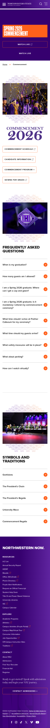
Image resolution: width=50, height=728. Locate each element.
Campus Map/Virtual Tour (12, 630)
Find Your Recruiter (10, 664)
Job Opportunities (10, 638)
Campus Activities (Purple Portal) (15, 626)
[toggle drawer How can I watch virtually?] (25, 368)
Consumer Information (11, 634)
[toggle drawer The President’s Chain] (25, 486)
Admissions (7, 660)
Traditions (6, 645)
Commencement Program (19, 169)
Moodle (5, 573)
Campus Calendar (10, 607)
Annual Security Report (12, 565)
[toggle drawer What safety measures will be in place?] (25, 345)
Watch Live (24, 44)
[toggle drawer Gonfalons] (25, 475)
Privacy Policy (31, 716)
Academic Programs (10, 619)
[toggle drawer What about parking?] (25, 357)
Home (5, 64)
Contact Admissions (24, 691)
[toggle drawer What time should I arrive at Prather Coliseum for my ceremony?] (25, 320)
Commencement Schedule (19, 149)
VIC (4, 604)
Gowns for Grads (14, 180)
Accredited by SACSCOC (20, 713)
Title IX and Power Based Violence (16, 596)
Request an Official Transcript (14, 588)
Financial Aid (8, 668)
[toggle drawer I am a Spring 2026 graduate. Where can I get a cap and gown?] (25, 289)
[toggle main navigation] (45, 4)
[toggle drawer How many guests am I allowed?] (25, 276)
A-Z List (5, 561)
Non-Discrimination (9, 716)
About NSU (7, 657)
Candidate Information (18, 159)
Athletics (6, 622)
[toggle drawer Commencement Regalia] (25, 521)
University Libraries (10, 600)
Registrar (6, 672)
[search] (40, 4)
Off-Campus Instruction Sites (14, 642)
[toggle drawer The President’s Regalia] (25, 498)
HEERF (5, 569)
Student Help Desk (10, 592)
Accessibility (21, 716)
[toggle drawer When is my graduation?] (25, 265)
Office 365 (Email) (9, 577)
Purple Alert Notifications (12, 584)
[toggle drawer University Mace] (25, 510)
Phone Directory (9, 580)
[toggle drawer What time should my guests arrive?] (25, 333)
